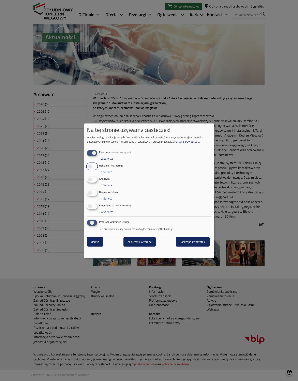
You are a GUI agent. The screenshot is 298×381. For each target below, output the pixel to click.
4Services (106, 212)
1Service (105, 172)
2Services (106, 158)
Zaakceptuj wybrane (140, 241)
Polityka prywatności (186, 141)
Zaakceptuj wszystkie (193, 241)
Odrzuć (95, 241)
